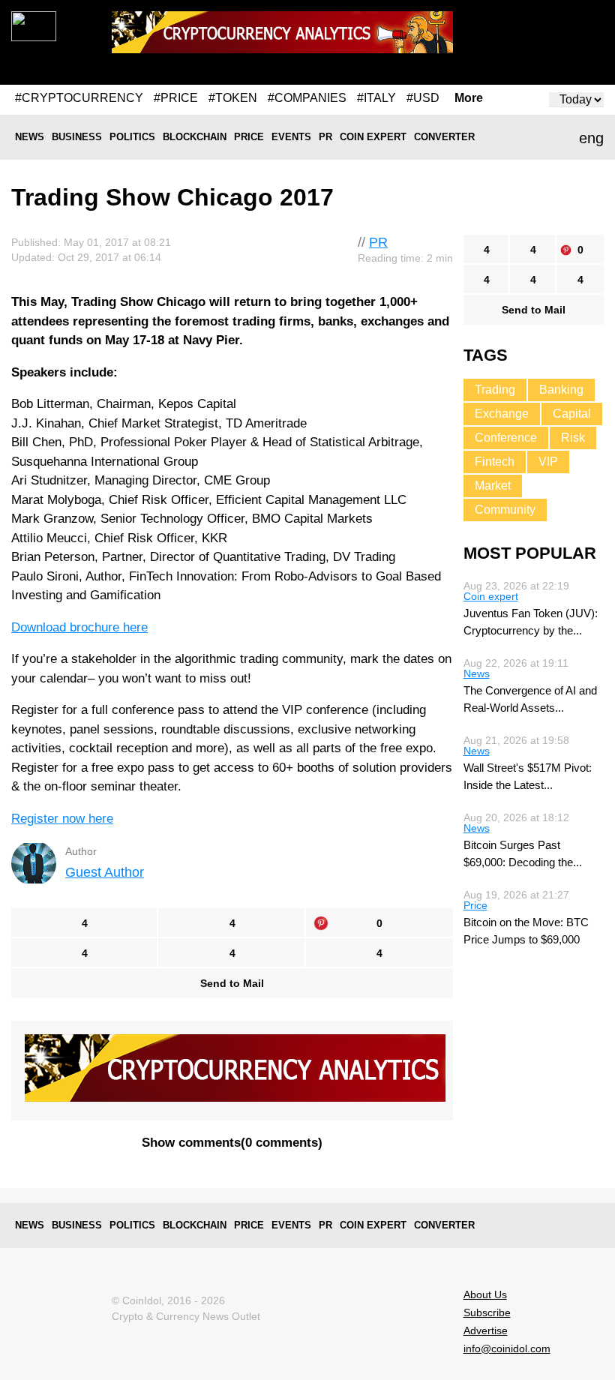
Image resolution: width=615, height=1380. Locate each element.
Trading (495, 389)
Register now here (62, 819)
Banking (561, 389)
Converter (444, 136)
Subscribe (487, 1312)
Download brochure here (79, 627)
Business (77, 136)
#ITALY (376, 98)
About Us (485, 1294)
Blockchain (194, 136)
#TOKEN (232, 98)
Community (505, 509)
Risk (573, 437)
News (29, 136)
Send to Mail (232, 983)
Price (249, 136)
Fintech (494, 461)
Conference (506, 437)
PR (325, 136)
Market (493, 485)
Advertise (486, 1330)
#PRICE (176, 98)
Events (291, 136)
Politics (132, 136)
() (232, 1143)
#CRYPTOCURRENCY (79, 98)
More (468, 98)
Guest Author (104, 872)
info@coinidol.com (507, 1348)
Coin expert (373, 136)
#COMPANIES (307, 98)
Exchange (502, 413)
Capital (572, 413)
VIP (548, 461)
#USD (423, 98)
